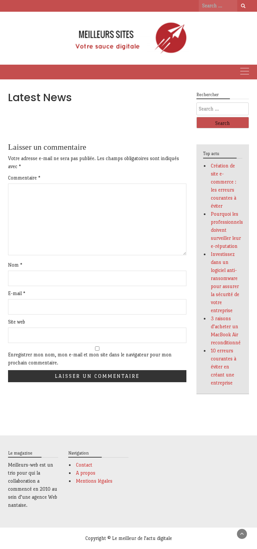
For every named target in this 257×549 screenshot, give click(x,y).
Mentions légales (94, 481)
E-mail (16, 293)
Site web (16, 322)
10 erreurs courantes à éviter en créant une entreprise (223, 367)
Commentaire (24, 178)
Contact (84, 465)
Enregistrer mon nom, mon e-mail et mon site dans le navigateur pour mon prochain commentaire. (90, 358)
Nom (15, 265)
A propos (85, 473)
